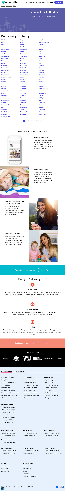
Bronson (41, 79)
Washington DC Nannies (51, 395)
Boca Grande (5, 70)
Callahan (3, 86)
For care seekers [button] (6, 371)
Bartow (41, 61)
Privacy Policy (29, 486)
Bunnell (22, 84)
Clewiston (41, 105)
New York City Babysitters (31, 385)
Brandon (41, 77)
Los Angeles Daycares (8, 412)
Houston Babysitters (29, 390)
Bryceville (4, 84)
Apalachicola (5, 49)
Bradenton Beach (6, 77)
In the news (26, 474)
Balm (2, 61)
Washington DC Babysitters (31, 395)
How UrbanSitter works (7, 377)
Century (41, 95)
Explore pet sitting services (9, 450)
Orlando (41, 40)
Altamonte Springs (44, 42)
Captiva (22, 91)
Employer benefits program (30, 476)
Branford (3, 79)
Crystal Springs (5, 116)
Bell (40, 63)
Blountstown (42, 68)
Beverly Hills (4, 68)
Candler (3, 88)
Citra (40, 100)
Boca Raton (23, 70)
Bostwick (41, 72)
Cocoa (3, 107)
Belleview (41, 65)
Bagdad (22, 58)
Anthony (41, 47)
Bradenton (42, 75)
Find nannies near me (51, 382)
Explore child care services (9, 442)
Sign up (58, 2)
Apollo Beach (24, 49)
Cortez (22, 109)
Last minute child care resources (10, 393)
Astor (40, 54)
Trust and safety (27, 468)
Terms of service (18, 486)
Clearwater (42, 102)
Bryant (40, 82)
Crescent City (24, 112)
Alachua (3, 42)
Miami (3, 40)
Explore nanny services (51, 380)
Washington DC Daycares (9, 420)
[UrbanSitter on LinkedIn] (62, 486)
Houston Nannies (49, 390)
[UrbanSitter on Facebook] (56, 486)
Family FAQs (4, 380)
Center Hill (23, 95)
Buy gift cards (5, 471)
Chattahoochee (5, 98)
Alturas (41, 44)
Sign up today (44, 270)
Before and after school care (9, 395)
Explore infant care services (52, 433)
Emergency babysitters (8, 433)
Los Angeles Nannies (51, 387)
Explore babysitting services (31, 380)
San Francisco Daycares (8, 417)
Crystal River (42, 114)
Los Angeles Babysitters (30, 387)
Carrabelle (42, 91)
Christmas (23, 100)
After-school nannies (7, 398)
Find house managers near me (53, 453)
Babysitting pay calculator (8, 390)
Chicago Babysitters (29, 398)
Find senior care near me (30, 453)
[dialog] (2, 488)
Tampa (22, 40)
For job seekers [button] (20, 371)
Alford (21, 42)
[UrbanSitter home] (11, 2)
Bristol (22, 79)
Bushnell (41, 84)
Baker (40, 58)
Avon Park (42, 56)
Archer (22, 51)
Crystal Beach (24, 114)
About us (25, 466)
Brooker (3, 82)
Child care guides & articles (8, 382)
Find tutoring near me (30, 435)
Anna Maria (23, 47)
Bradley (22, 77)
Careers (25, 471)
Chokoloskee (5, 100)
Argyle (40, 51)
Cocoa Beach (24, 107)
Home (3, 6)
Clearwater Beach (6, 105)
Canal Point (42, 86)
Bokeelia (41, 70)
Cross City (4, 114)
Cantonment (23, 88)
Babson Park (4, 58)
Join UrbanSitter (43, 343)
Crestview (41, 112)
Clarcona (3, 102)
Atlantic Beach (5, 56)
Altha (2, 44)
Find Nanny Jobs (11, 6)
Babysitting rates (5, 387)
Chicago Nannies (49, 398)
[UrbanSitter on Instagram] (59, 486)
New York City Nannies (51, 385)
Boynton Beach (24, 75)
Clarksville (23, 102)
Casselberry (42, 93)
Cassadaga (23, 93)
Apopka (41, 49)
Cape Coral (4, 91)
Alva (2, 47)
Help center (4, 468)
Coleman (41, 107)
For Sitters (38, 2)
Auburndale (23, 56)
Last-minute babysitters (8, 435)
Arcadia (3, 51)
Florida (19, 6)
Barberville (23, 61)
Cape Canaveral (43, 88)
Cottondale (42, 109)
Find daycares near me (8, 407)
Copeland (4, 109)
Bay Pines (23, 63)
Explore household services (52, 450)
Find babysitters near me (30, 382)
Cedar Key (4, 95)
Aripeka (3, 54)
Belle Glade (4, 65)
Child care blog (5, 385)
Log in (51, 2)
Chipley (41, 98)
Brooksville (23, 82)
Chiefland (22, 98)
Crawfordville (5, 112)
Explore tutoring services (30, 433)
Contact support (5, 466)
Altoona (22, 44)
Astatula (22, 54)
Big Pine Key (23, 68)
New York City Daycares (9, 410)
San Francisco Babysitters (31, 393)
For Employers (30, 2)
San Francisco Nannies (51, 393)
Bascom (3, 63)
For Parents (44, 2)
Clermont (22, 105)
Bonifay (3, 72)
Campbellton (23, 86)
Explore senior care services (31, 450)
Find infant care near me (51, 435)
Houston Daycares (7, 415)
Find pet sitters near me (8, 453)
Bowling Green (5, 75)
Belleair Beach (24, 65)
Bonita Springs (24, 72)
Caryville (3, 93)
